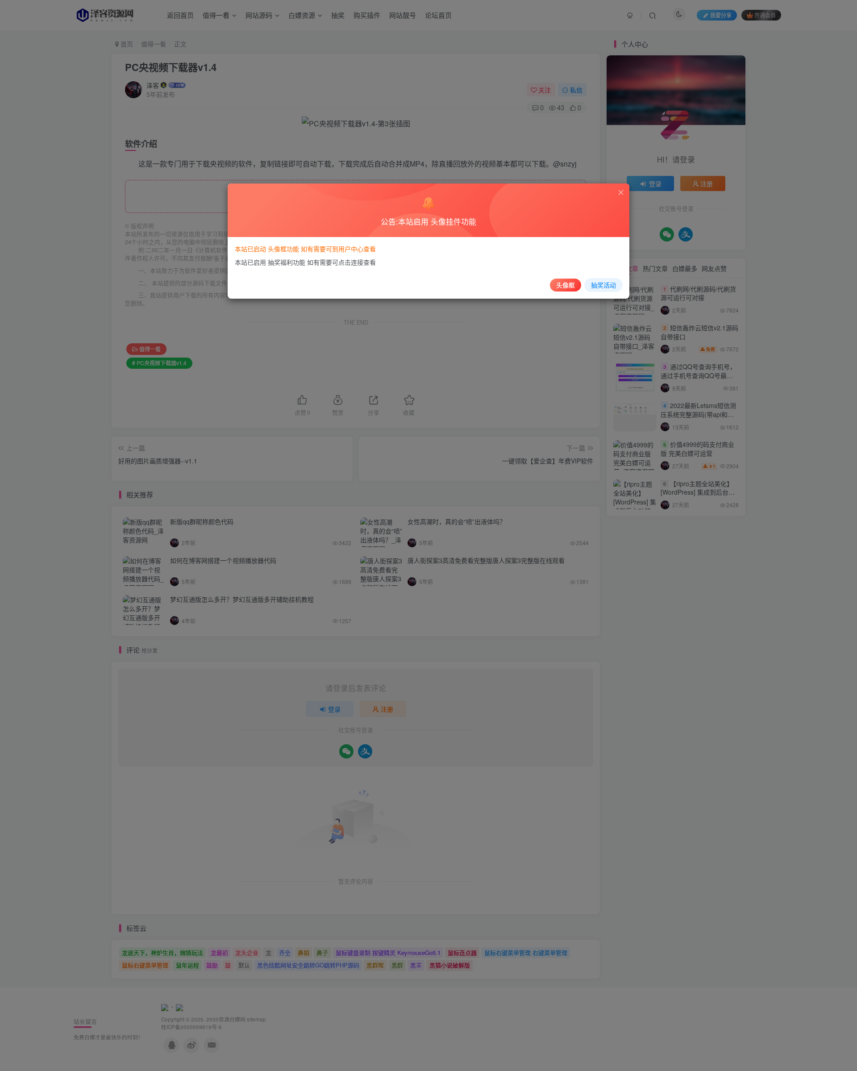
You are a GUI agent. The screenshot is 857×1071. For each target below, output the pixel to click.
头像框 (565, 284)
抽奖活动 (603, 284)
